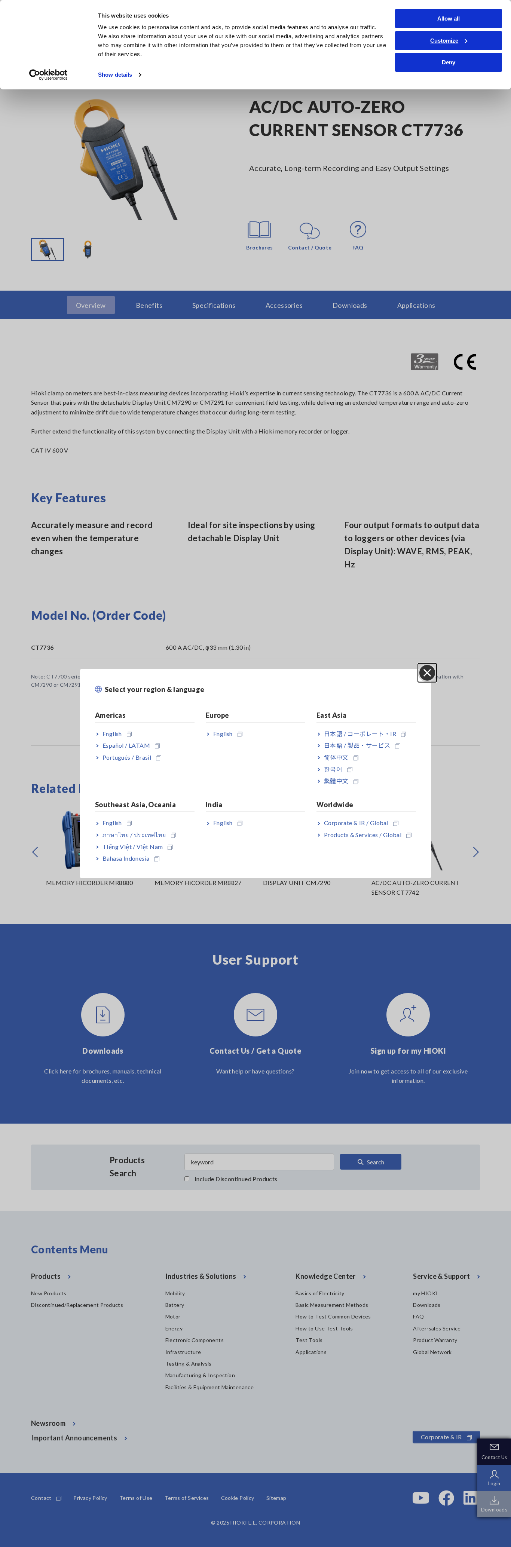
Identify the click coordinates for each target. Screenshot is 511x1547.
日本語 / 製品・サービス (357, 745)
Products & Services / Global (362, 834)
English (112, 733)
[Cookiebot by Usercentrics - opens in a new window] (48, 74)
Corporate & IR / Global (356, 822)
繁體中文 (336, 780)
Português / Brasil (126, 756)
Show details (115, 74)
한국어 (333, 768)
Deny (448, 62)
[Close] (427, 673)
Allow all (448, 18)
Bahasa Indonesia (125, 858)
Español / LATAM (126, 745)
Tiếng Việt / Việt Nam (132, 846)
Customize (444, 40)
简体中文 (336, 756)
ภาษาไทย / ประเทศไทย (134, 834)
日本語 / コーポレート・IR (360, 733)
